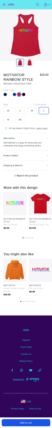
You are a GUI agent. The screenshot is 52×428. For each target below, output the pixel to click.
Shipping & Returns (13, 165)
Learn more (41, 128)
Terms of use (35, 408)
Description (9, 138)
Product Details (10, 155)
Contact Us (26, 354)
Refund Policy (25, 361)
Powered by (18, 379)
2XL (20, 119)
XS (8, 110)
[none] (39, 104)
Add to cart (26, 422)
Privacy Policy (17, 408)
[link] (15, 203)
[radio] (8, 110)
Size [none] (5, 104)
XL (8, 119)
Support (26, 340)
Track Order (26, 347)
